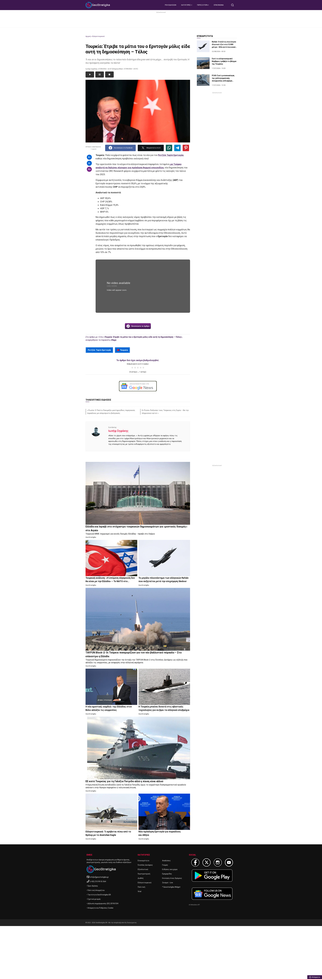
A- (89, 163)
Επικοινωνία (219, 5)
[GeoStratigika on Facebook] (195, 862)
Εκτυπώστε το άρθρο (140, 326)
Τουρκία (124, 350)
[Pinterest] (186, 148)
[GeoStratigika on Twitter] (206, 862)
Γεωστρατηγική (144, 874)
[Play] (90, 74)
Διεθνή (140, 878)
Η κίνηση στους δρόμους (172, 878)
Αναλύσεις (166, 861)
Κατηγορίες (186, 5)
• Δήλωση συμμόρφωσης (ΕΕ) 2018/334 (102, 903)
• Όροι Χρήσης (92, 886)
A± (89, 169)
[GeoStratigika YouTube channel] (229, 862)
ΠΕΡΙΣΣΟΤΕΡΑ (202, 5)
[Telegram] (177, 148)
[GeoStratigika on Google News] (212, 894)
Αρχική (88, 36)
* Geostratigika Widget (171, 887)
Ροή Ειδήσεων (170, 5)
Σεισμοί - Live (167, 883)
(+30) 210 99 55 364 (98, 881)
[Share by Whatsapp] (169, 148)
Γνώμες (165, 865)
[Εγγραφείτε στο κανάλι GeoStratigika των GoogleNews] (138, 386)
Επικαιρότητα (143, 861)
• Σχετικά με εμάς (94, 899)
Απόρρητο (316, 977)
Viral (139, 891)
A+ (89, 157)
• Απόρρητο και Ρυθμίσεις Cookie (100, 908)
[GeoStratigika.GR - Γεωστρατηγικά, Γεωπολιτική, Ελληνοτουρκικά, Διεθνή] (98, 5)
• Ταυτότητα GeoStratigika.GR (99, 895)
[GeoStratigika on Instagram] (217, 862)
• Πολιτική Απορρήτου (96, 890)
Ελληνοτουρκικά (98, 36)
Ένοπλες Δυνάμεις (145, 865)
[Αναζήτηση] (233, 5)
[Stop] (109, 74)
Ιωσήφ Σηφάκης (118, 430)
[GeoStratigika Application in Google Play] (212, 875)
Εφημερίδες (167, 874)
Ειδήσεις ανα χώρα (169, 869)
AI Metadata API (194, 905)
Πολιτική (141, 887)
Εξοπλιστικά (143, 869)
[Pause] (99, 74)
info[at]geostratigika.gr (99, 877)
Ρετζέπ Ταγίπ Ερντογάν (99, 350)
